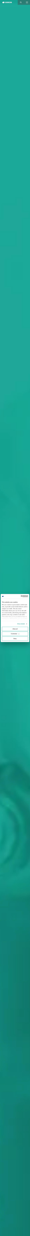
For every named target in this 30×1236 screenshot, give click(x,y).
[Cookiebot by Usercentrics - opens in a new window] (21, 596)
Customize (14, 633)
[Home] (8, 2)
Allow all (15, 629)
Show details (21, 624)
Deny (15, 638)
